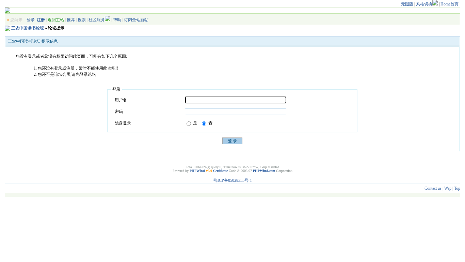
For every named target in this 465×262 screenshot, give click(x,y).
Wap (447, 188)
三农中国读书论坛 (27, 28)
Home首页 (449, 4)
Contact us (433, 188)
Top (457, 188)
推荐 (71, 19)
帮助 (117, 19)
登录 (31, 19)
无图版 (407, 4)
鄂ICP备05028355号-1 (232, 180)
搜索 (82, 19)
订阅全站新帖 (136, 19)
